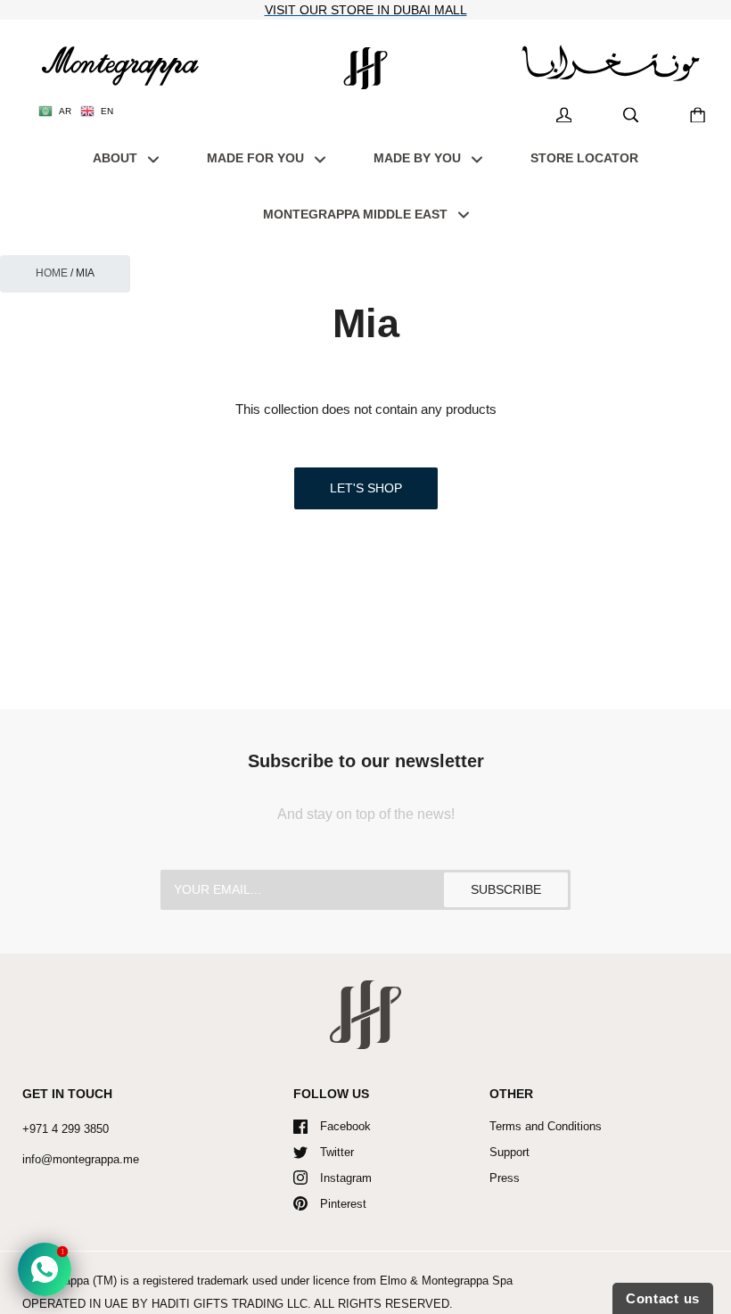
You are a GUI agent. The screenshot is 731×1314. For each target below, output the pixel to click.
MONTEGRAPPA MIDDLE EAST (357, 214)
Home (52, 273)
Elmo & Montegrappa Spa (446, 1280)
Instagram (346, 1178)
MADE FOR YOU (257, 158)
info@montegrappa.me (80, 1159)
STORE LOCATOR (584, 158)
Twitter (337, 1152)
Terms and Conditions (545, 1126)
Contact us (663, 1298)
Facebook (345, 1126)
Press (504, 1178)
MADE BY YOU (419, 158)
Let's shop (366, 488)
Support (509, 1152)
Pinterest (343, 1204)
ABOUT (117, 158)
